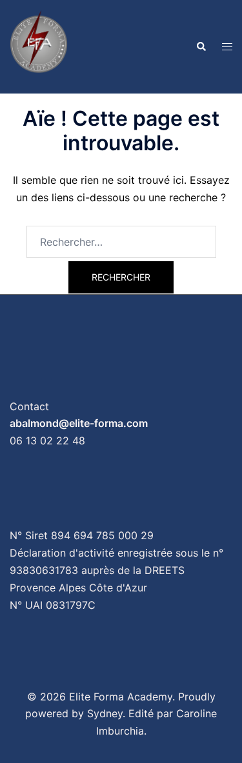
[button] (201, 46)
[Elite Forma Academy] (39, 45)
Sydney (105, 713)
